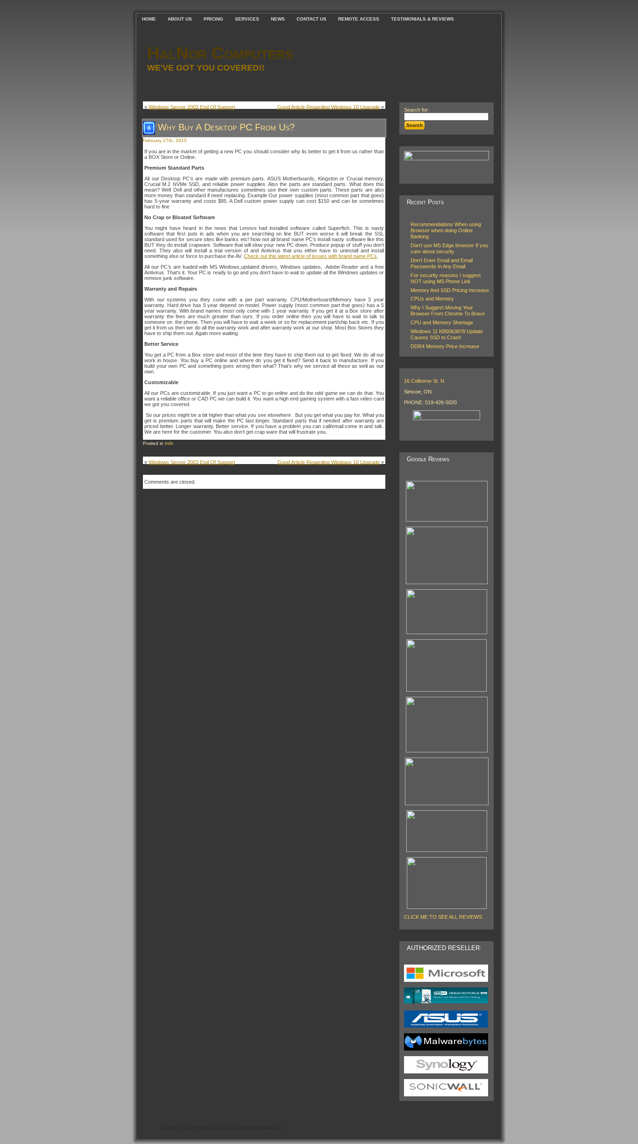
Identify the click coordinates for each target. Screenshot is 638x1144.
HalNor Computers (220, 53)
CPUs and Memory (432, 298)
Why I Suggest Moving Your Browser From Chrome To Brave (448, 310)
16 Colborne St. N (424, 381)
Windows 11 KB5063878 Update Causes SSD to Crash (447, 334)
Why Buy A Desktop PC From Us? (226, 127)
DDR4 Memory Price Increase (445, 346)
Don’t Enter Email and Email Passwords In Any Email (442, 263)
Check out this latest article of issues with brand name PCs (310, 256)
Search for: (416, 110)
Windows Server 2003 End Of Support (192, 107)
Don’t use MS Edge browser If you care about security (449, 248)
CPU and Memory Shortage (442, 322)
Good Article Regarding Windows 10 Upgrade (328, 107)
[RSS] (151, 1125)
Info (169, 443)
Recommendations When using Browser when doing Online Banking (446, 230)
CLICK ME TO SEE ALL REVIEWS (443, 917)
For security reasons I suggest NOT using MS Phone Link (446, 278)
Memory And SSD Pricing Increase (450, 290)
